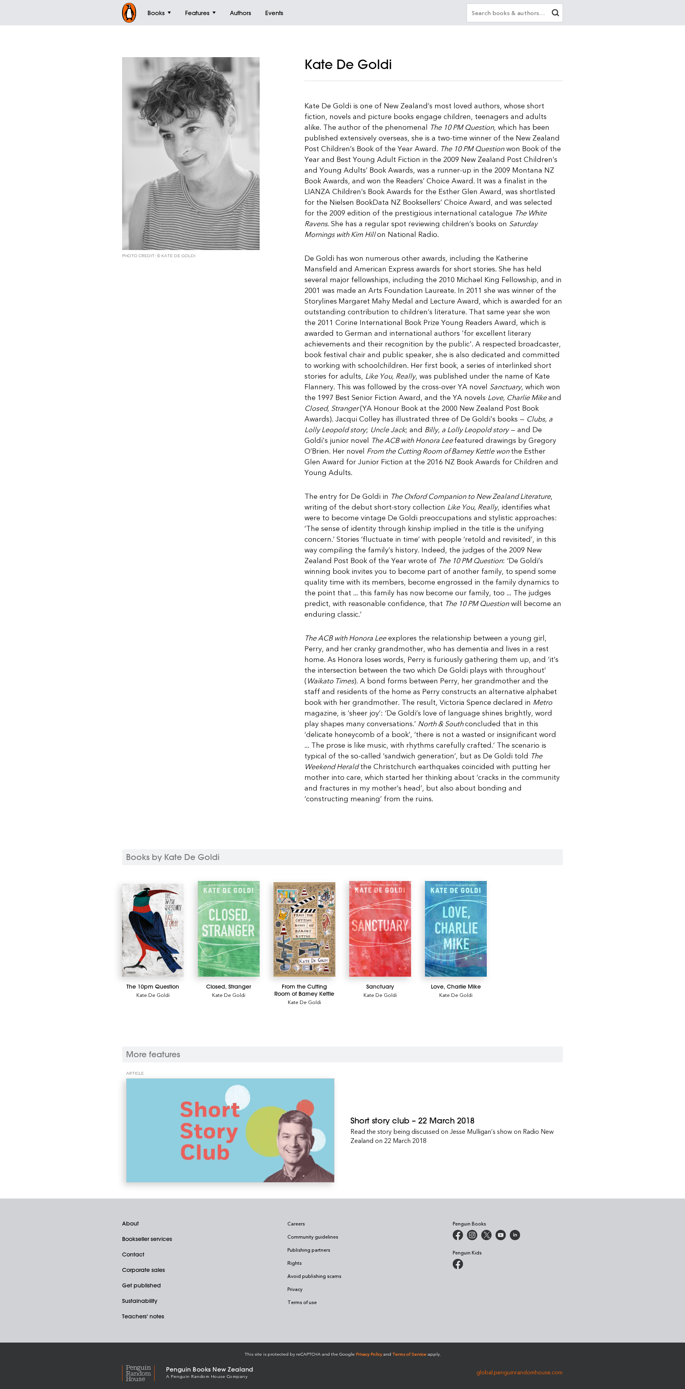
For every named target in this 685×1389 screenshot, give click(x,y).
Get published (141, 1285)
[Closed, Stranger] (228, 929)
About (130, 1223)
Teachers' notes (143, 1316)
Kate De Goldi (153, 994)
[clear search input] (555, 13)
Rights (294, 1262)
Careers (296, 1223)
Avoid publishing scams (314, 1275)
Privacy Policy (369, 1354)
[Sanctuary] (380, 929)
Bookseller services (147, 1239)
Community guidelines (312, 1236)
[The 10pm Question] (153, 930)
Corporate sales (143, 1270)
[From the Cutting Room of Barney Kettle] (304, 929)
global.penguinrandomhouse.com (519, 1372)
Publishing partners (308, 1249)
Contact (133, 1254)
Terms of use (302, 1302)
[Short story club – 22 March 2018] (230, 1130)
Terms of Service (409, 1354)
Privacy (294, 1289)
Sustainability (139, 1300)
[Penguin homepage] (129, 13)
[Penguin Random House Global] (144, 1372)
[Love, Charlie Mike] (455, 929)
